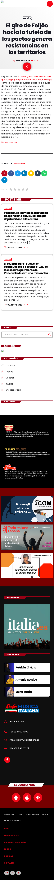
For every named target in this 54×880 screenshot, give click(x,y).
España (27, 18)
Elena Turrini (24, 692)
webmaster (19, 163)
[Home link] (18, 4)
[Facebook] (18, 873)
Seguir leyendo (9, 142)
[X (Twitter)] (12, 873)
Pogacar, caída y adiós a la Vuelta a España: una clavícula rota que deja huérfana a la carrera (26, 216)
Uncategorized (13, 390)
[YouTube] (6, 873)
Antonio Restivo (26, 680)
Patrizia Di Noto (26, 667)
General (10, 377)
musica (9, 383)
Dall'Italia (10, 365)
